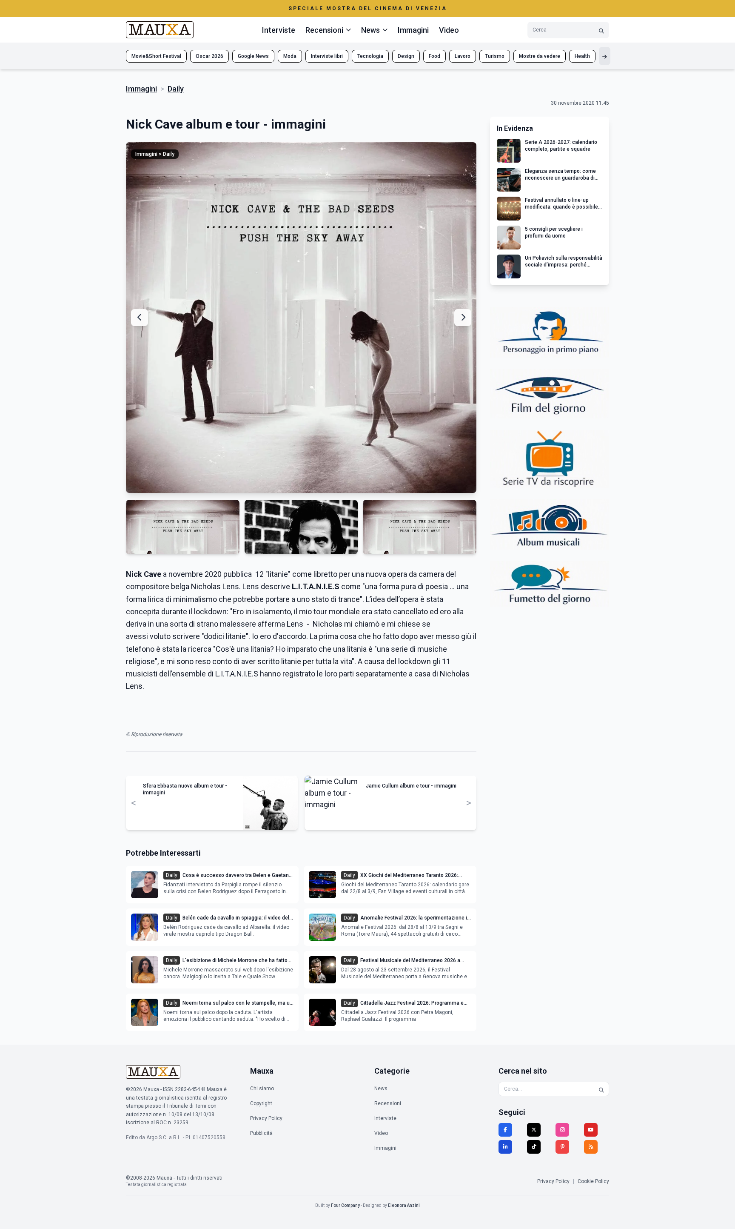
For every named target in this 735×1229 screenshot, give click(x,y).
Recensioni (387, 1103)
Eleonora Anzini (404, 1205)
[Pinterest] (562, 1147)
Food (434, 56)
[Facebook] (505, 1130)
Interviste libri (327, 56)
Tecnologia (370, 56)
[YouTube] (591, 1130)
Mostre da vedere (539, 56)
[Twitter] (534, 1130)
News (380, 1088)
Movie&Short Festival (156, 56)
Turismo (494, 56)
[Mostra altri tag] (604, 56)
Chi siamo (262, 1088)
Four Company (345, 1205)
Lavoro (462, 56)
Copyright (261, 1103)
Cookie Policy (593, 1181)
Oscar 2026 (209, 56)
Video (449, 30)
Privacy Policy (266, 1118)
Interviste (278, 30)
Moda (289, 56)
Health (582, 56)
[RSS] (591, 1147)
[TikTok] (534, 1147)
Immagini (413, 30)
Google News (253, 56)
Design (406, 56)
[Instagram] (562, 1130)
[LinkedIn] (505, 1147)
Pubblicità (261, 1133)
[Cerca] (601, 30)
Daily (176, 88)
